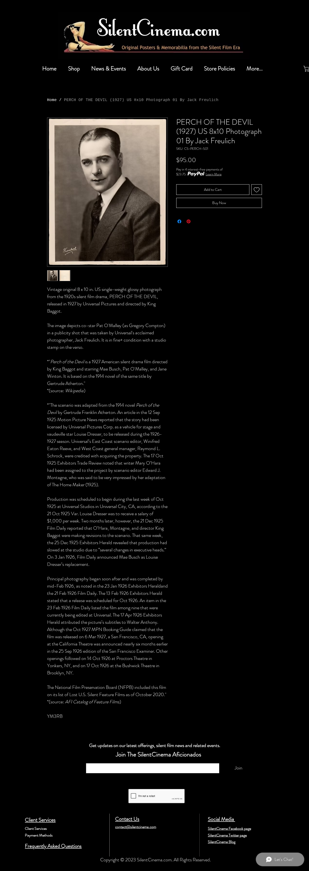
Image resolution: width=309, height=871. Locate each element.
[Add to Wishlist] (256, 189)
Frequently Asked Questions (53, 846)
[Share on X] (198, 221)
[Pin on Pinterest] (188, 221)
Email (92, 761)
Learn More (214, 174)
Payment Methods (39, 835)
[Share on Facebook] (179, 221)
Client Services (40, 819)
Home (52, 100)
